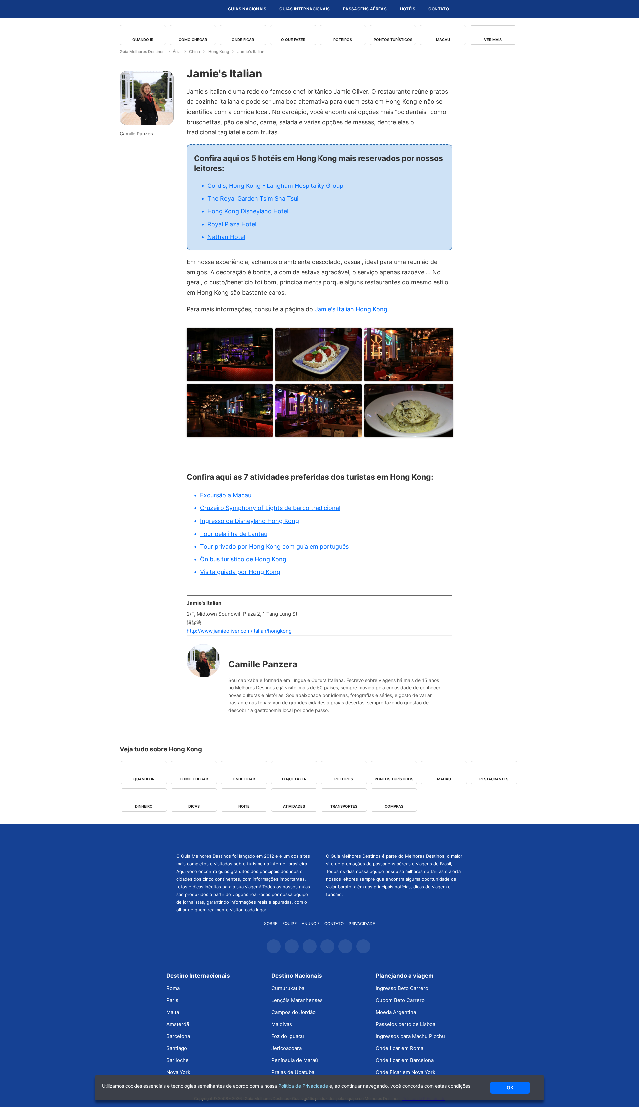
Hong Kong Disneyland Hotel (247, 211)
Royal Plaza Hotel (231, 224)
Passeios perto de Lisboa (405, 1024)
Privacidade (362, 923)
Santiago (176, 1048)
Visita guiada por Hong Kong (240, 571)
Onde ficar (243, 39)
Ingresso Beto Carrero (402, 988)
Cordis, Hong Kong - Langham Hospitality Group (275, 185)
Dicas (194, 806)
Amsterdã (177, 1024)
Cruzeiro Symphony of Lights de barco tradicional (270, 507)
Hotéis (407, 8)
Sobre (270, 923)
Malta (172, 1012)
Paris (172, 1000)
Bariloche (177, 1060)
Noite (244, 806)
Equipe (289, 923)
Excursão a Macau (225, 495)
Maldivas (281, 1024)
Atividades (294, 806)
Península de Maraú (294, 1060)
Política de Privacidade (303, 1086)
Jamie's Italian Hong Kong (351, 309)
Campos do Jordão (293, 1012)
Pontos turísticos (393, 39)
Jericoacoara (286, 1048)
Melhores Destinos (394, 837)
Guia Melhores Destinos (182, 9)
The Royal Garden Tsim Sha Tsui (252, 198)
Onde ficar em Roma (399, 1048)
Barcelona (178, 1036)
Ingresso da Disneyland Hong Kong (249, 520)
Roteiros (342, 39)
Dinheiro (144, 806)
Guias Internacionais (304, 8)
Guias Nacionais (247, 8)
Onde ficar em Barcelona (405, 1060)
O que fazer (293, 39)
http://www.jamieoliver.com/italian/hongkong (239, 631)
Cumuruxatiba (287, 988)
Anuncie (311, 923)
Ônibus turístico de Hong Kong (243, 559)
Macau (443, 39)
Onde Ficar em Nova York (405, 1072)
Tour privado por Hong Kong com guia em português (274, 546)
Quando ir (142, 39)
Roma (173, 988)
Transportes (343, 806)
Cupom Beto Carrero (400, 1000)
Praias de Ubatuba (292, 1072)
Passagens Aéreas (365, 8)
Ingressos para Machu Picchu (410, 1036)
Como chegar (193, 39)
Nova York (178, 1072)
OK (510, 1087)
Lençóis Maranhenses (297, 1000)
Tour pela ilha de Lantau (233, 533)
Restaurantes (493, 779)
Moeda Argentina (396, 1012)
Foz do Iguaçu (287, 1036)
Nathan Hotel (226, 236)
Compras (394, 806)
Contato (438, 8)
